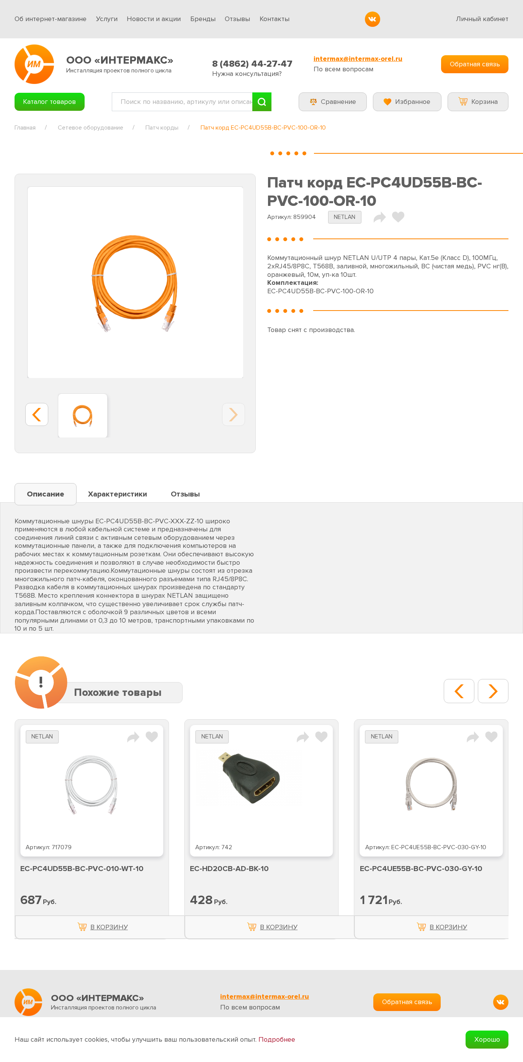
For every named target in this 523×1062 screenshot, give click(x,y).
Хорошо (487, 1039)
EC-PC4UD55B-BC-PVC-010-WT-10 (82, 868)
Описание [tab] (45, 494)
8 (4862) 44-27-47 (252, 63)
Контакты (274, 19)
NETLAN (344, 217)
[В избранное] (398, 216)
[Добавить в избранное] (151, 736)
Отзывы (237, 19)
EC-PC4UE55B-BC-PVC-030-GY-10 (421, 868)
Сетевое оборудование (90, 128)
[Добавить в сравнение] (133, 736)
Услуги (107, 19)
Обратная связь (475, 64)
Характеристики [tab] (117, 494)
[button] (459, 691)
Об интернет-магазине (51, 19)
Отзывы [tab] (185, 494)
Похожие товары (118, 692)
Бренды (203, 19)
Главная (25, 128)
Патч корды (161, 128)
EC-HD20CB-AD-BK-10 (229, 868)
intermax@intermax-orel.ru (358, 59)
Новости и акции (154, 19)
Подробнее (276, 1040)
